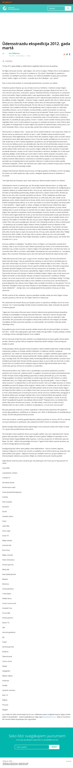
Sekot (54, 747)
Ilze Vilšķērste (14, 53)
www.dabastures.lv (49, 717)
